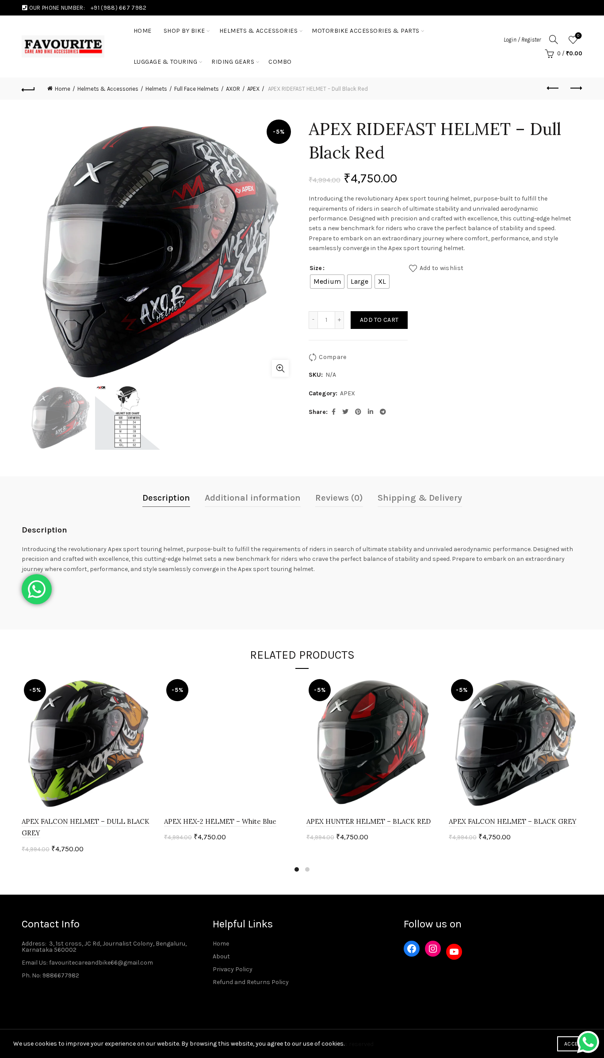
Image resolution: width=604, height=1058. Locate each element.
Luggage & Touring (166, 62)
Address (33, 943)
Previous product (554, 88)
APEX (253, 88)
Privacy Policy (232, 969)
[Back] (28, 88)
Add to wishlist (441, 267)
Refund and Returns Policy (251, 982)
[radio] (327, 281)
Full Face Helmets (196, 88)
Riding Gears (232, 62)
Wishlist (578, 35)
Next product (576, 88)
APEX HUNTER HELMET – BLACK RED (368, 821)
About (221, 956)
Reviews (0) (339, 498)
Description (166, 498)
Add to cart (379, 320)
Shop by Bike (184, 31)
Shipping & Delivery (420, 498)
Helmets (156, 88)
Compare (332, 356)
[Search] (554, 39)
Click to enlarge (280, 368)
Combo (280, 62)
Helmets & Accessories (258, 31)
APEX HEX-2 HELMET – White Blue (220, 821)
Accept (574, 1044)
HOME (143, 31)
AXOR (233, 88)
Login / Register (522, 39)
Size (316, 268)
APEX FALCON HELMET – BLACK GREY (513, 821)
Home (62, 88)
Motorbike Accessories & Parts (366, 31)
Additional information (253, 498)
